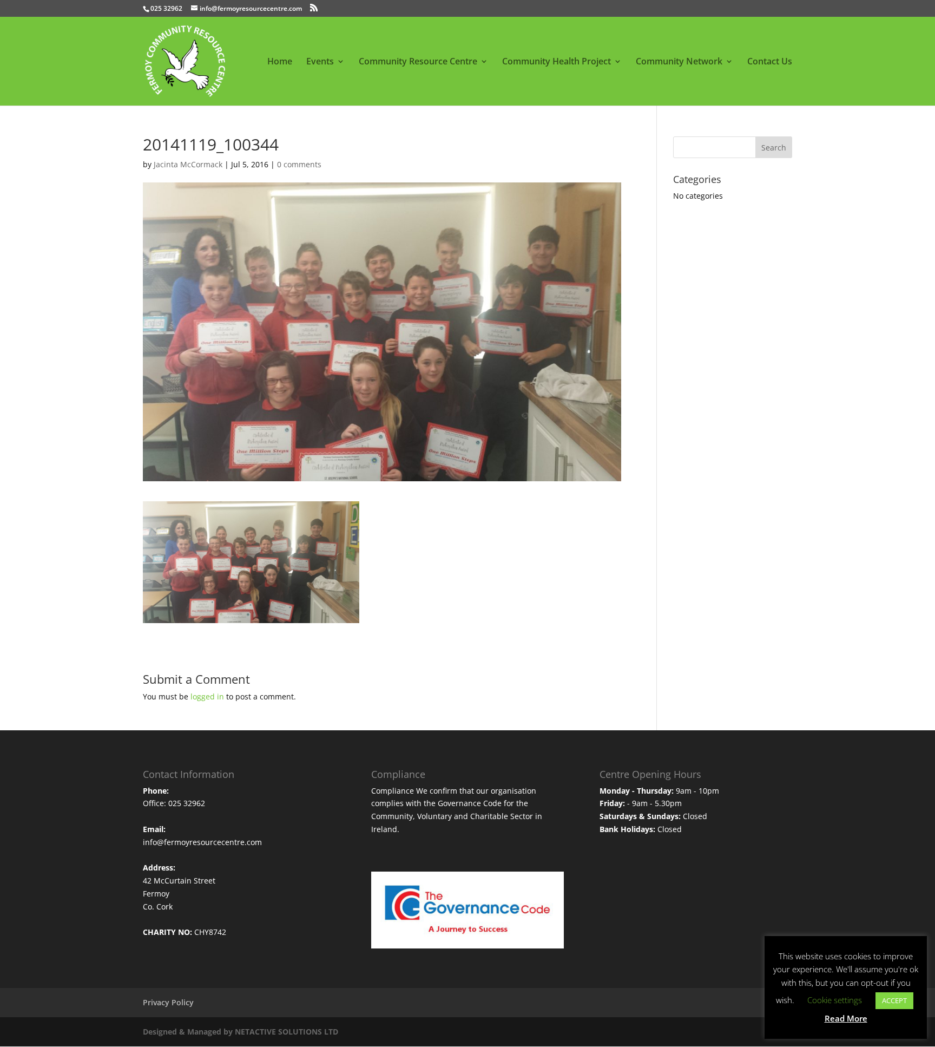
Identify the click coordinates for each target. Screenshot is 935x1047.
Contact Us (769, 62)
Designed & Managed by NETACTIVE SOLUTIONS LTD (240, 1031)
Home (279, 62)
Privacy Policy (168, 1002)
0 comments (299, 164)
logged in (207, 696)
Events (320, 62)
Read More (846, 1018)
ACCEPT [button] (894, 1000)
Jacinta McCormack (188, 164)
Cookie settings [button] (834, 999)
